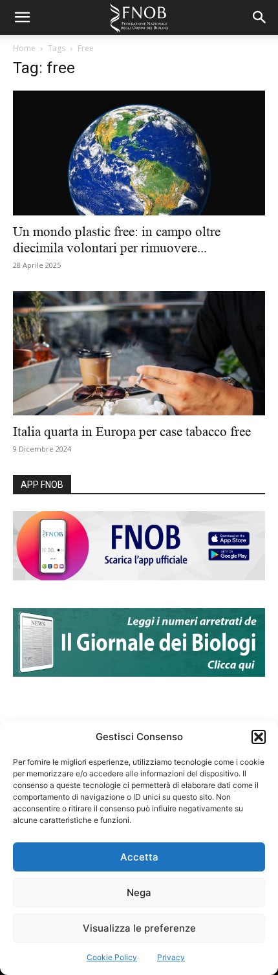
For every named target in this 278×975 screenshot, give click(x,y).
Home (24, 48)
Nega (139, 892)
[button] (258, 736)
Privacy (171, 957)
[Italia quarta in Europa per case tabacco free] (139, 353)
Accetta (139, 857)
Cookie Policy (112, 957)
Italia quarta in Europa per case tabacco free (135, 431)
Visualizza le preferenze (139, 928)
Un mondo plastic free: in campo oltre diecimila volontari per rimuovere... (116, 240)
